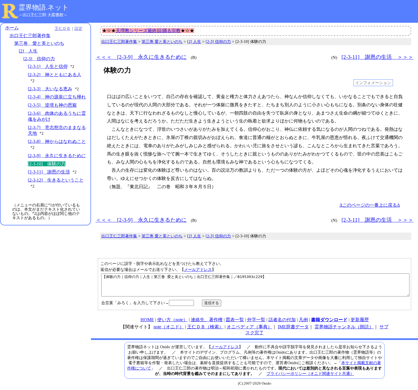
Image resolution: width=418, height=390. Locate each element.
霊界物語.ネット (43, 7)
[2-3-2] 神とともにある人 (54, 74)
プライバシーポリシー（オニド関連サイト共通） (310, 373)
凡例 (303, 319)
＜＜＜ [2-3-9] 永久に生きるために (141, 57)
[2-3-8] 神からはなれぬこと (57, 141)
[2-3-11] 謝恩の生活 (49, 171)
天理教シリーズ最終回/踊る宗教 (148, 30)
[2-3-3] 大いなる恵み (50, 88)
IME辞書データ (293, 326)
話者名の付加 (282, 319)
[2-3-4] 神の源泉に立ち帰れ (57, 96)
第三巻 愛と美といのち (39, 43)
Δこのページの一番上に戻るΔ (370, 205)
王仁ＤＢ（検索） (205, 326)
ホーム (12, 27)
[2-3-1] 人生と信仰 (48, 66)
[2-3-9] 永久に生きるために (57, 155)
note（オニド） (169, 326)
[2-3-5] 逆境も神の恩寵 (52, 105)
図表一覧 (235, 319)
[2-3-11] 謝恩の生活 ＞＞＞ (377, 57)
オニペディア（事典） (249, 326)
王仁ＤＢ (63, 28)
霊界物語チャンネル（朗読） (344, 326)
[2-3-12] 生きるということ (56, 180)
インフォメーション (373, 82)
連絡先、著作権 (207, 319)
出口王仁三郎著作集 (30, 35)
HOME (147, 319)
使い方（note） (172, 319)
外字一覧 (256, 319)
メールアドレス (198, 269)
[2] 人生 (28, 51)
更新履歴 (360, 319)
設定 (78, 28)
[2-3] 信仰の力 (39, 58)
